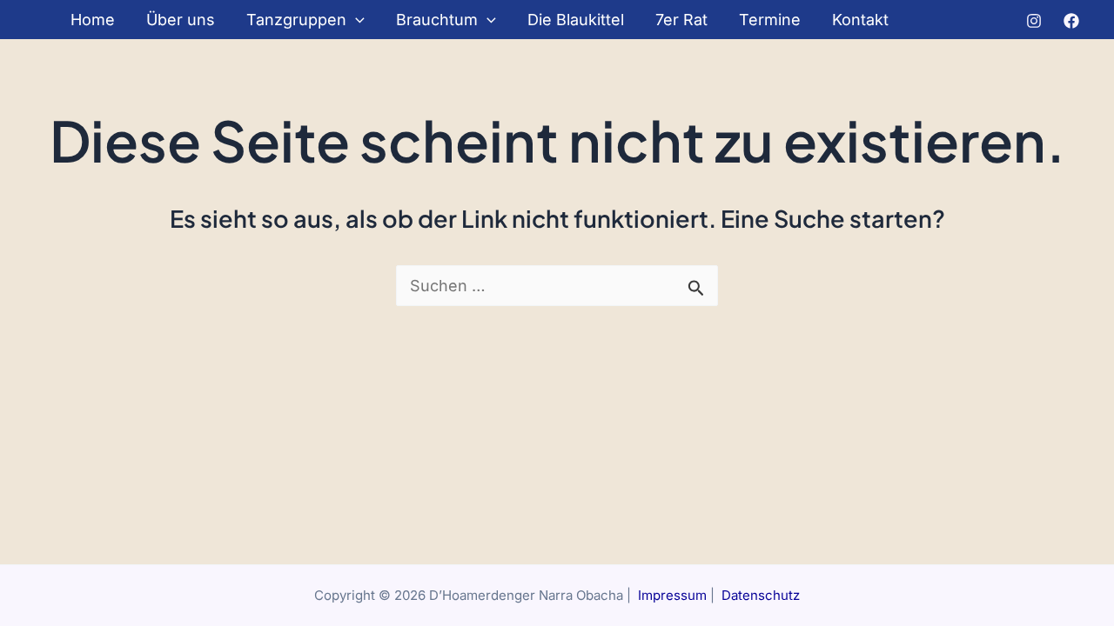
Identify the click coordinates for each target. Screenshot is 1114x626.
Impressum (672, 595)
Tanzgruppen (296, 19)
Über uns (180, 19)
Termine (770, 19)
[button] (355, 19)
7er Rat (681, 19)
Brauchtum (437, 19)
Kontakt (860, 19)
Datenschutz (760, 595)
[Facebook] (1071, 21)
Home (92, 19)
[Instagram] (1034, 21)
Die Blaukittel (575, 19)
